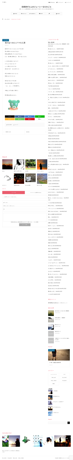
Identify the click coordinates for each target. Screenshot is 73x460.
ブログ (64, 374)
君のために (50, 234)
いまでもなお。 (51, 172)
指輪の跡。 (50, 251)
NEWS (41, 13)
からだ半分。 (51, 280)
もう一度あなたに (52, 150)
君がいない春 (39, 185)
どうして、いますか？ (53, 57)
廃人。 (49, 217)
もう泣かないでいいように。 (54, 265)
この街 (49, 161)
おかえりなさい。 (52, 192)
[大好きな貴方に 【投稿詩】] (51, 320)
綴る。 (49, 108)
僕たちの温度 (51, 214)
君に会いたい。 (51, 63)
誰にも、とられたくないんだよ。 (56, 197)
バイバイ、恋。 (51, 91)
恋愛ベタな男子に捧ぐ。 (18, 171)
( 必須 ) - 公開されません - (9, 205)
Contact (4, 2)
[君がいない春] (42, 179)
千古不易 (50, 86)
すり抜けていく (51, 268)
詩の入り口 (24, 13)
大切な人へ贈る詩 (53, 380)
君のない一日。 (51, 83)
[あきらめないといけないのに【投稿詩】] (51, 313)
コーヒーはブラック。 (53, 262)
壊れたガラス (51, 144)
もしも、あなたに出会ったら (54, 66)
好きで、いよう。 (52, 225)
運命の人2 (50, 147)
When (49, 257)
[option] (8, 441)
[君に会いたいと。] (51, 327)
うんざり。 (50, 260)
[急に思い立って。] (51, 334)
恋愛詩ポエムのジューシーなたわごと (36, 6)
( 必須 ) (5, 202)
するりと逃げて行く (52, 102)
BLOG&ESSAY (49, 13)
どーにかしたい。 (52, 68)
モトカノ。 (50, 116)
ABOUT (58, 13)
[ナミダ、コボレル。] (42, 164)
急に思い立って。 (58, 331)
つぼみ (49, 183)
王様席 (49, 240)
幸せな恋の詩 (64, 380)
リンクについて (60, 2)
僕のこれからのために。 (53, 211)
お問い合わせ (52, 2)
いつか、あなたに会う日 (53, 158)
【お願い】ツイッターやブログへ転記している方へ (62, 339)
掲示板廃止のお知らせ (53, 302)
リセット (50, 88)
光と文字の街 (51, 54)
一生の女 (50, 153)
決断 (49, 222)
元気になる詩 (54, 377)
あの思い (27, 171)
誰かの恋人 (50, 282)
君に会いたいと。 (52, 48)
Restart (49, 138)
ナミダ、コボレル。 (40, 171)
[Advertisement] (36, 29)
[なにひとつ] (7, 179)
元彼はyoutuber (16, 185)
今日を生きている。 (52, 133)
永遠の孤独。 (51, 277)
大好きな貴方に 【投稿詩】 (60, 317)
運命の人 (50, 231)
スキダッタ (50, 60)
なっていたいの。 (52, 71)
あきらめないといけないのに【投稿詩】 (57, 44)
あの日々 (50, 228)
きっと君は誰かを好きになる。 (55, 164)
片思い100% (51, 125)
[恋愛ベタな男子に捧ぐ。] (19, 164)
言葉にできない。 (52, 122)
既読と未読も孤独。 (52, 74)
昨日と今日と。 (51, 205)
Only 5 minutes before (53, 141)
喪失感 (49, 195)
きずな (49, 177)
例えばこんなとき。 (52, 169)
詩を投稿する (33, 13)
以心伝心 (50, 285)
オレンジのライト (52, 237)
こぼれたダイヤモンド (53, 111)
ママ (49, 220)
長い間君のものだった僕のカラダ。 (56, 128)
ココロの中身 (51, 202)
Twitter (3, 2)
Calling (49, 135)
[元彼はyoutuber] (19, 179)
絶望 (49, 242)
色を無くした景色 (52, 155)
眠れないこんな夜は (52, 113)
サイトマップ (68, 2)
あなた (3, 171)
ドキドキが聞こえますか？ (54, 189)
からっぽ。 (50, 254)
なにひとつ (4, 185)
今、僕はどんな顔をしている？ (55, 97)
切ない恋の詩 (7, 19)
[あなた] (7, 164)
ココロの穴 (50, 294)
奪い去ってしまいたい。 (53, 274)
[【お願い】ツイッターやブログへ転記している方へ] (51, 340)
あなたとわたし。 (52, 80)
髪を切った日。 (51, 291)
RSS (6, 2)
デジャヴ (50, 186)
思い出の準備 (27, 185)
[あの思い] (30, 164)
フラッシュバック (52, 208)
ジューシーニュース (54, 374)
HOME (16, 13)
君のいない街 (51, 245)
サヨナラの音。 (51, 119)
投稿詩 (54, 383)
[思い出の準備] (30, 179)
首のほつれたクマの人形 (53, 288)
